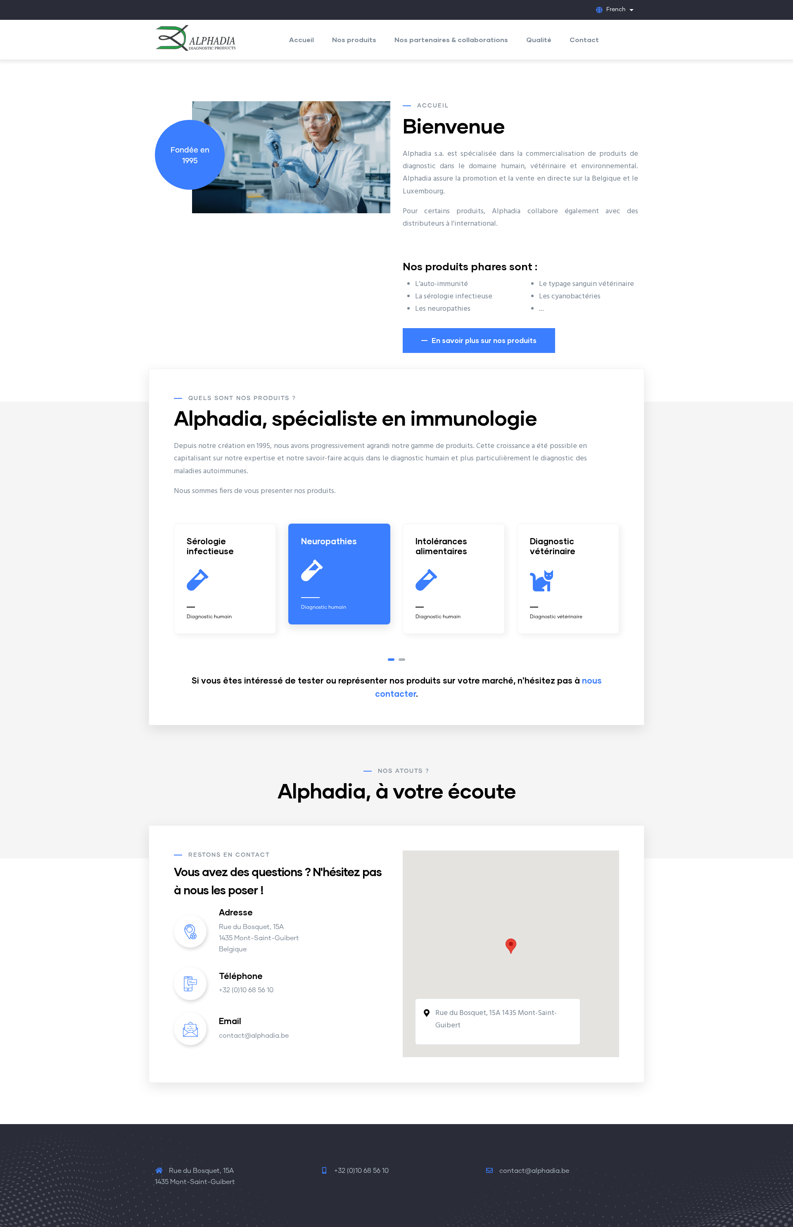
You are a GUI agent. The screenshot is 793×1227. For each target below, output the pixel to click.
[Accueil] (196, 36)
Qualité (538, 39)
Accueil (301, 39)
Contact (584, 39)
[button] (391, 659)
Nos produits (354, 39)
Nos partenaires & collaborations (451, 39)
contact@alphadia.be (533, 1170)
